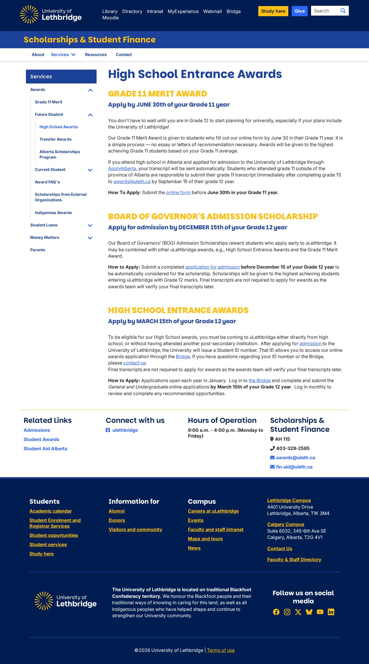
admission (311, 343)
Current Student (50, 169)
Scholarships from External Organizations (61, 197)
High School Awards (58, 126)
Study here (41, 554)
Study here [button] (273, 11)
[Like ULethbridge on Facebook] (276, 612)
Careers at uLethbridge (213, 511)
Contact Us (279, 548)
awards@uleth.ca (132, 181)
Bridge (234, 11)
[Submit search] (343, 11)
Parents (37, 250)
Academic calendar (50, 511)
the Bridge (260, 380)
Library (110, 11)
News (194, 548)
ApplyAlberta (122, 168)
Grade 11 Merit (48, 102)
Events (196, 520)
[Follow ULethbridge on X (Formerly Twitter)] (298, 612)
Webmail (212, 11)
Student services (48, 544)
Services (60, 54)
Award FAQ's (47, 182)
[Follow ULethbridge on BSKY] (309, 612)
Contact (124, 54)
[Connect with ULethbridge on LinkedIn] (331, 612)
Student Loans (44, 225)
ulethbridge (124, 430)
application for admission (212, 267)
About (38, 54)
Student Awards (41, 439)
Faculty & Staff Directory (294, 559)
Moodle (110, 18)
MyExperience (183, 11)
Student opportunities (53, 535)
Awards (37, 89)
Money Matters (44, 237)
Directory (132, 11)
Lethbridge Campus (289, 500)
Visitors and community (135, 529)
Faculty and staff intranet (216, 529)
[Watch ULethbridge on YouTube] (320, 612)
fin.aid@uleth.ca (294, 467)
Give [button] (300, 11)
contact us (134, 363)
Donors (117, 520)
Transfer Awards (55, 139)
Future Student (49, 114)
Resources (96, 54)
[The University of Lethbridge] (65, 600)
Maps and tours (205, 539)
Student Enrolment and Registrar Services (55, 523)
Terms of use (221, 650)
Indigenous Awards (53, 212)
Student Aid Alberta (45, 448)
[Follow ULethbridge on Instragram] (287, 612)
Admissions (37, 430)
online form (178, 192)
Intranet (155, 11)
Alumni (117, 511)
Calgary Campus (285, 524)
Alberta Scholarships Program (59, 154)
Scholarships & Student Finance (90, 39)
